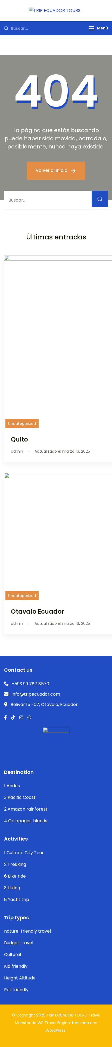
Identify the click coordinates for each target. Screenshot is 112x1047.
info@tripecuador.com (36, 694)
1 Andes (12, 786)
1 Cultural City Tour (24, 853)
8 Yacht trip (16, 899)
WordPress (56, 1030)
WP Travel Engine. (54, 1022)
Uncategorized (22, 423)
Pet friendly (16, 990)
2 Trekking (15, 864)
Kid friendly (15, 966)
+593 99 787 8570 (30, 684)
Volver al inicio (52, 170)
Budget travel (18, 943)
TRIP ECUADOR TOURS (66, 1015)
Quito (19, 439)
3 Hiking (12, 888)
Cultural (12, 954)
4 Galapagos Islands (25, 821)
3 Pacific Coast (20, 797)
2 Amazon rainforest (26, 809)
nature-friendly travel (27, 931)
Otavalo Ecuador (37, 611)
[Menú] (91, 28)
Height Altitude (20, 978)
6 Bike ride (15, 876)
